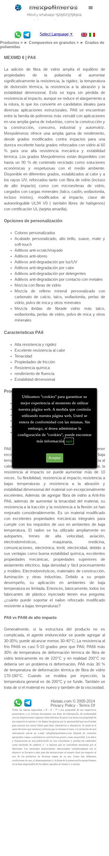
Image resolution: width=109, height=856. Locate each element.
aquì (68, 441)
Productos (9, 42)
